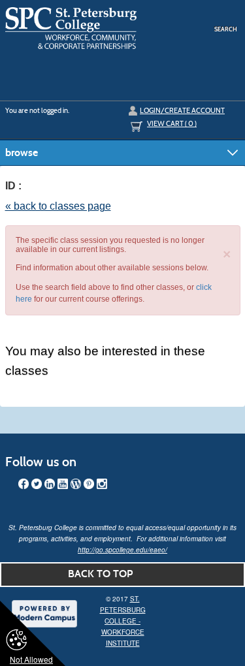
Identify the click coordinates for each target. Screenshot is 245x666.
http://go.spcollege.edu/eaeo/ (122, 549)
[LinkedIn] (49, 484)
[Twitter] (36, 484)
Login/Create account (182, 110)
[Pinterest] (89, 484)
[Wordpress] (76, 484)
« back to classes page (58, 206)
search (225, 29)
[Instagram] (102, 484)
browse (21, 152)
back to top (100, 573)
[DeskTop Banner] (71, 28)
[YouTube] (62, 484)
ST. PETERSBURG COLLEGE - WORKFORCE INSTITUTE (123, 621)
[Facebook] (23, 484)
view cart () (172, 123)
